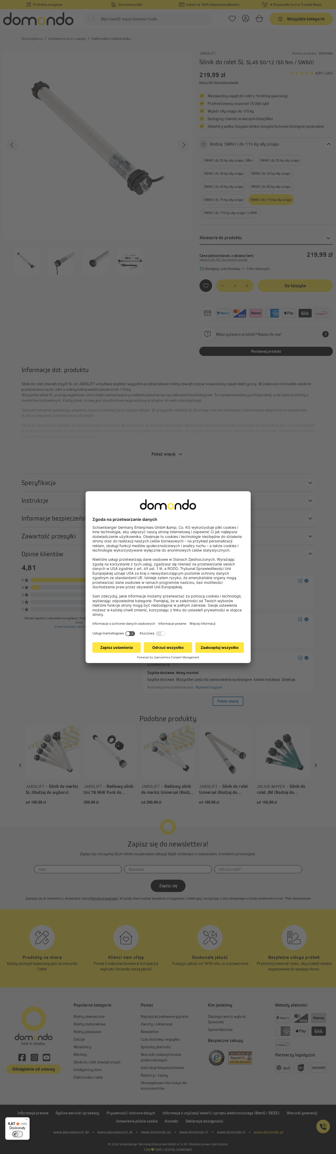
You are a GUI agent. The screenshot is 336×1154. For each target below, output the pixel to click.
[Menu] (26, 1120)
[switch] (17, 1134)
